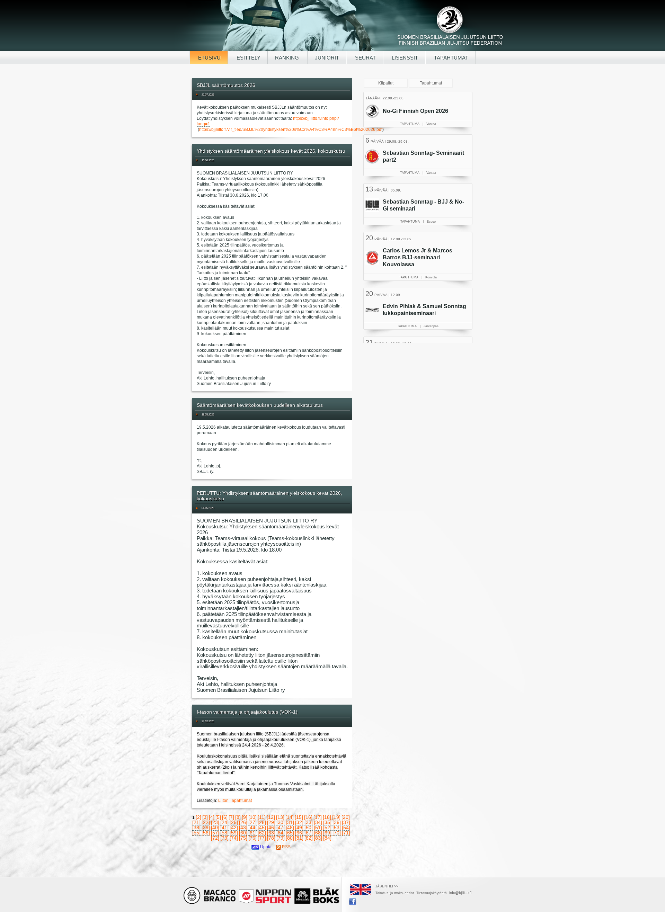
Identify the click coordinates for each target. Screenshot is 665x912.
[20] (346, 817)
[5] (218, 817)
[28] (262, 822)
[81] (299, 838)
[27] (252, 822)
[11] (262, 817)
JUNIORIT (327, 58)
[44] (252, 827)
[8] (238, 817)
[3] (205, 817)
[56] (206, 832)
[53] (336, 827)
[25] (234, 822)
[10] (252, 817)
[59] (234, 832)
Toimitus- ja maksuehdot (394, 893)
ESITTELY (247, 58)
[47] (280, 827)
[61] (252, 832)
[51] (318, 827)
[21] (196, 822)
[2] (198, 817)
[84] (327, 838)
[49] (299, 827)
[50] (308, 827)
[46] (271, 827)
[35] (327, 822)
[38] (196, 827)
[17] (317, 817)
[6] (225, 817)
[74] (234, 838)
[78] (271, 838)
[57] (215, 832)
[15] (299, 817)
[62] (262, 832)
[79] (280, 838)
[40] (215, 827)
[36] (336, 822)
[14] (289, 817)
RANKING (287, 58)
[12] (271, 817)
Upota (265, 846)
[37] (346, 822)
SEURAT (365, 58)
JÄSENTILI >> (386, 886)
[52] (327, 827)
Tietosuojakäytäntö (431, 893)
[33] (308, 822)
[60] (243, 832)
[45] (262, 827)
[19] (336, 817)
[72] (215, 838)
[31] (290, 822)
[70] (336, 832)
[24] (224, 822)
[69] (327, 832)
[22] (206, 822)
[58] (224, 832)
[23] (215, 822)
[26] (243, 822)
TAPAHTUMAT (450, 58)
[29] (271, 822)
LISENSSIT (404, 58)
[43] (243, 827)
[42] (234, 827)
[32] (299, 822)
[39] (206, 827)
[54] (346, 827)
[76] (252, 838)
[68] (318, 832)
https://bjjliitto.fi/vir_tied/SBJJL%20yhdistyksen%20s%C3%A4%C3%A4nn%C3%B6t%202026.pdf (290, 129)
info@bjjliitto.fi (460, 893)
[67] (308, 832)
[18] (327, 817)
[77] (262, 838)
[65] (290, 832)
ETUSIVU (209, 58)
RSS (286, 846)
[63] (271, 832)
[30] (280, 822)
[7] (231, 817)
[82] (308, 838)
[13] (280, 817)
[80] (290, 838)
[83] (318, 838)
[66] (299, 832)
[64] (280, 832)
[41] (224, 827)
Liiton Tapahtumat (235, 800)
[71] (346, 832)
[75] (243, 838)
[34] (318, 822)
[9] (244, 817)
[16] (308, 817)
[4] (211, 817)
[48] (290, 827)
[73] (224, 838)
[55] (196, 832)
